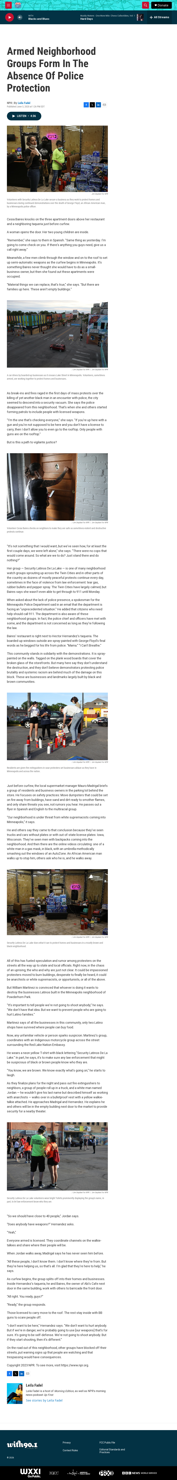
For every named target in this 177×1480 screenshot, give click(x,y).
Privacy (67, 1442)
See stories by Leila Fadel (44, 1400)
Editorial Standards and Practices (112, 1451)
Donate (163, 5)
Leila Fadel (24, 103)
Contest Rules (70, 1450)
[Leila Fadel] (14, 1393)
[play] (9, 17)
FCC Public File (107, 1442)
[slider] (25, 17)
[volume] (20, 17)
